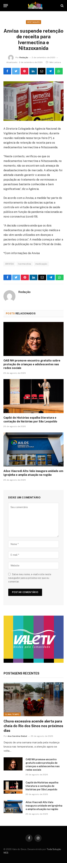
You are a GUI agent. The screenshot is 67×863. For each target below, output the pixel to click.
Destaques (33, 22)
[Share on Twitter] (16, 71)
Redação (23, 57)
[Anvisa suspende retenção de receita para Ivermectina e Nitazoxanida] (33, 101)
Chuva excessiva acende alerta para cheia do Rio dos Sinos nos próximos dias (33, 726)
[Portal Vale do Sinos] (35, 5)
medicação (41, 264)
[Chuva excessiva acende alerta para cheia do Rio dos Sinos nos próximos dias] (34, 699)
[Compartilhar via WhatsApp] (59, 71)
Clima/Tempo (12, 714)
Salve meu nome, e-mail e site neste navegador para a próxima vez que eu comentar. (29, 578)
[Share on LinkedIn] (33, 71)
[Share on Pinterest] (24, 71)
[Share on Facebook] (7, 71)
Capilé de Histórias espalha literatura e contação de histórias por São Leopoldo (42, 786)
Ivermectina (24, 264)
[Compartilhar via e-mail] (42, 71)
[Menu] (5, 5)
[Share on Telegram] (50, 71)
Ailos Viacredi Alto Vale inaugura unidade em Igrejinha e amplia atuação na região (44, 806)
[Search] (62, 5)
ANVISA (9, 264)
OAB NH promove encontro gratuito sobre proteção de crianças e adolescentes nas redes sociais (31, 364)
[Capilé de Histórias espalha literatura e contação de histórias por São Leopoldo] (33, 396)
